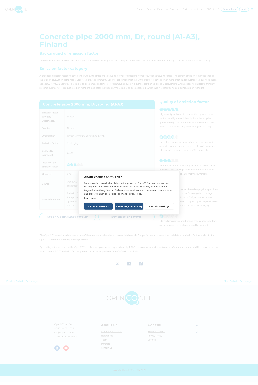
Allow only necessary (129, 206)
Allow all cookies (98, 206)
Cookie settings (159, 206)
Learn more (90, 197)
